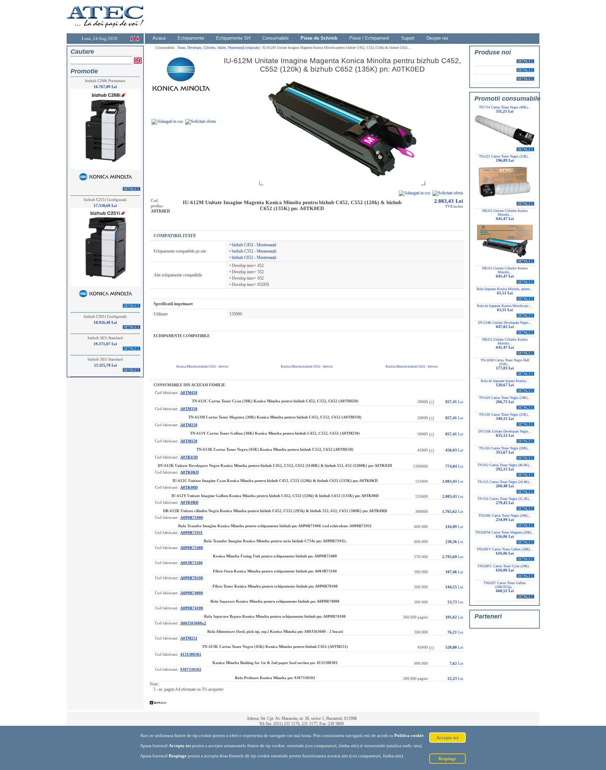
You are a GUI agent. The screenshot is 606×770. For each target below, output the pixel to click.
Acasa (159, 38)
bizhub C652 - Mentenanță (254, 257)
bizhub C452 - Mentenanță (254, 244)
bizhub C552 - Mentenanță (254, 251)
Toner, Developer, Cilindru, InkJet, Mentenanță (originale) (219, 47)
